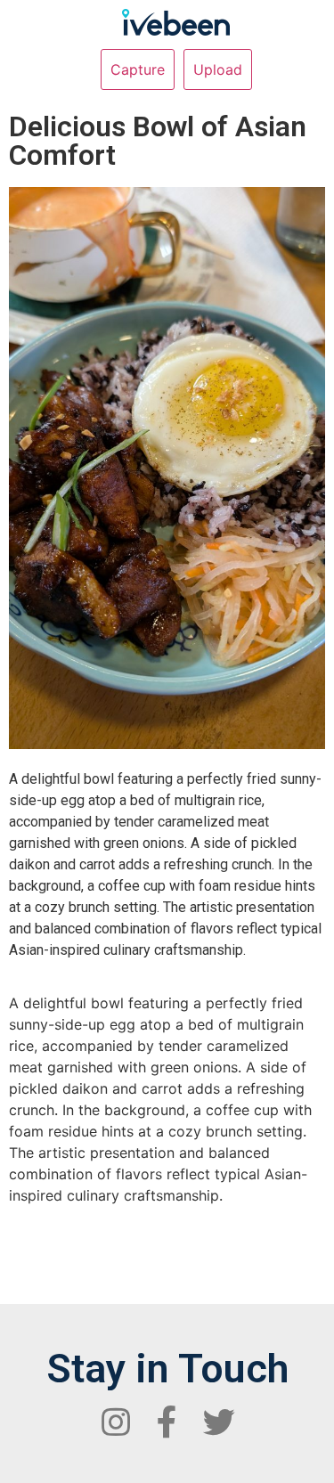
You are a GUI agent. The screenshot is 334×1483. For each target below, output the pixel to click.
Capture (137, 69)
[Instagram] (116, 1422)
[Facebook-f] (167, 1422)
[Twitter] (219, 1422)
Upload (217, 69)
